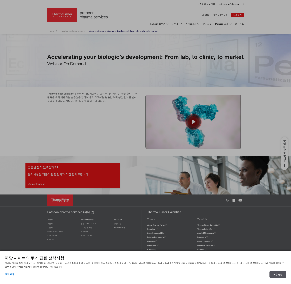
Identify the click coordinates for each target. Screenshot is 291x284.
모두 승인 (277, 274)
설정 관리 (9, 274)
